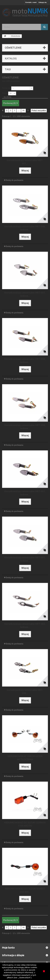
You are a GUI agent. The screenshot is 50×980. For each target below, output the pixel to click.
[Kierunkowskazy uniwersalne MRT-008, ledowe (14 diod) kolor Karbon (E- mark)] (25, 403)
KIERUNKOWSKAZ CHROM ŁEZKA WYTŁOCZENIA (25, 758)
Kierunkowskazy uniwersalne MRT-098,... (25, 691)
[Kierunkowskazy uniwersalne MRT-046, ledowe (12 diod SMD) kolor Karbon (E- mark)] (25, 204)
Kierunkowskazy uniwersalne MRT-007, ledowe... (25, 294)
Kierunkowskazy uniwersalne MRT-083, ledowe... (25, 625)
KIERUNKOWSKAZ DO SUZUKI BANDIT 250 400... (25, 890)
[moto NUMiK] (25, 12)
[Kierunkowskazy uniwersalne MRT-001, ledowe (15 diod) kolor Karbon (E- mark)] (25, 535)
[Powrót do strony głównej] (5, 36)
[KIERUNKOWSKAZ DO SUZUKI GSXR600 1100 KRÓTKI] (25, 800)
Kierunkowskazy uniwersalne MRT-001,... (25, 162)
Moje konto (8, 947)
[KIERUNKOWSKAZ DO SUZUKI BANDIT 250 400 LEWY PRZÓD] (25, 866)
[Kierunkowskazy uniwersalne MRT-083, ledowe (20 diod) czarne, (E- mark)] (25, 601)
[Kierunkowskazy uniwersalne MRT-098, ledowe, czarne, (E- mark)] (25, 667)
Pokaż (4, 93)
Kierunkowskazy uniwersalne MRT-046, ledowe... (25, 228)
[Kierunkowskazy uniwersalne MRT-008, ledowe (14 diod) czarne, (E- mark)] (25, 336)
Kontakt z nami (31, 2)
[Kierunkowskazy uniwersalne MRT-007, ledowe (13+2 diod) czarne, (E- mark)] (25, 270)
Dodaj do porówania (14, 180)
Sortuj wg (6, 88)
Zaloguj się (42, 2)
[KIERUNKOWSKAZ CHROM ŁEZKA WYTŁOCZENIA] (25, 734)
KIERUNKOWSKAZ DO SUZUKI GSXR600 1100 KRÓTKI (25, 824)
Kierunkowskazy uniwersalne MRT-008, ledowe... (25, 360)
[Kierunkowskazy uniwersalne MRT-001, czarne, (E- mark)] (25, 138)
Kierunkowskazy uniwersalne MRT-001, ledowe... (25, 493)
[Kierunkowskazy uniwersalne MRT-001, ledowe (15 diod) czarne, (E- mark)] (25, 469)
